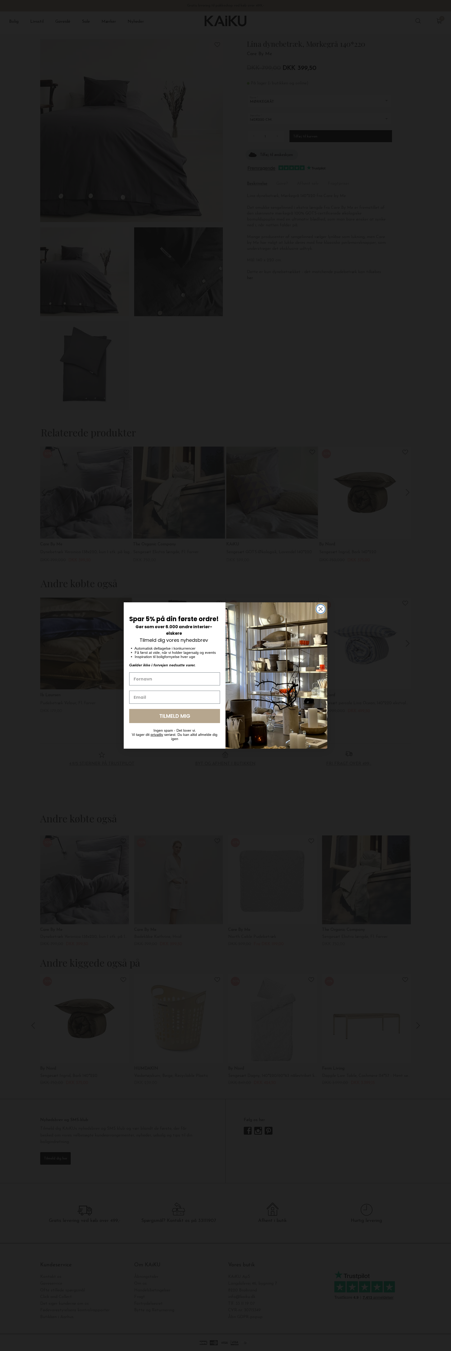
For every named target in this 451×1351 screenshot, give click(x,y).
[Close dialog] (320, 609)
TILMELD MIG (174, 716)
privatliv (157, 734)
